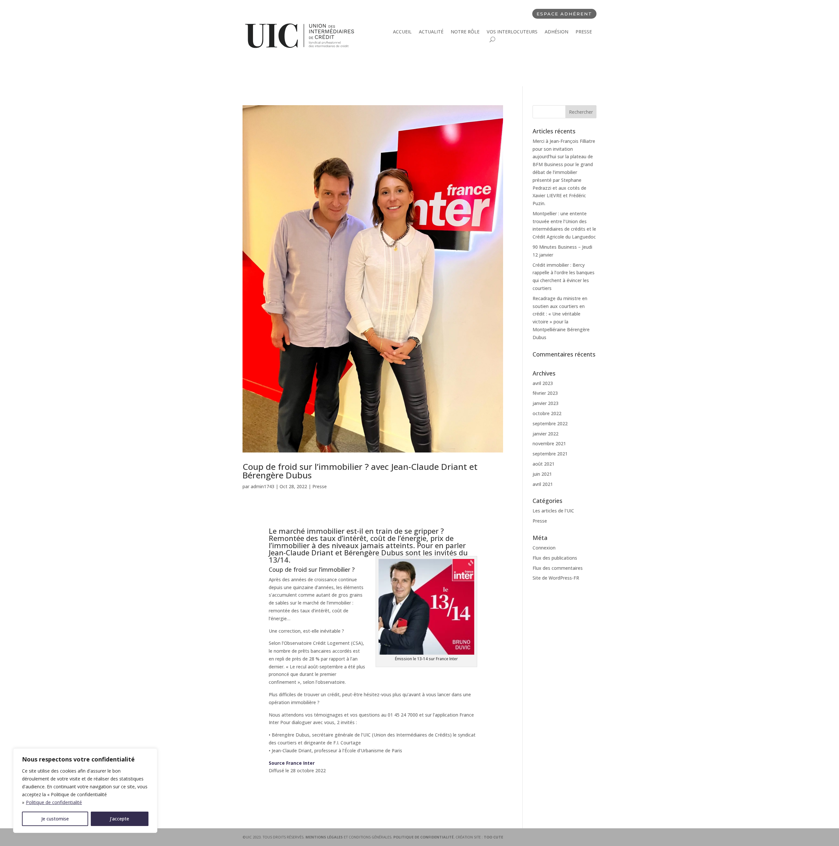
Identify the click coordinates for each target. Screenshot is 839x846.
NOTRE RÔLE (465, 32)
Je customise (55, 819)
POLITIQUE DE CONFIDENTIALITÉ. (424, 837)
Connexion (544, 548)
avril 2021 (543, 484)
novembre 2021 (549, 443)
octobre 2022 (547, 413)
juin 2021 (542, 474)
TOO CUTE (493, 837)
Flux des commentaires (558, 568)
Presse (319, 486)
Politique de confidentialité (54, 802)
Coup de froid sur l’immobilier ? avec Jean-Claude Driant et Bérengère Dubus (360, 471)
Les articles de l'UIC (553, 511)
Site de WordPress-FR (556, 578)
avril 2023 (543, 383)
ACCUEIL (402, 32)
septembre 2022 (550, 423)
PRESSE (584, 32)
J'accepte (119, 819)
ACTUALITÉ (431, 32)
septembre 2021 (550, 454)
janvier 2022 (545, 434)
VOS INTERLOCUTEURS (512, 32)
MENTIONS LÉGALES (324, 837)
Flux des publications (555, 558)
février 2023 (545, 393)
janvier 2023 (545, 403)
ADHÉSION (556, 32)
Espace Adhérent (564, 13)
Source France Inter (292, 763)
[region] (85, 790)
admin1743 (262, 486)
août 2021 (544, 464)
